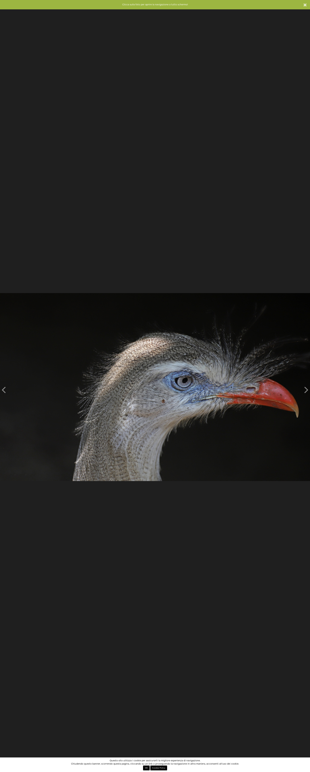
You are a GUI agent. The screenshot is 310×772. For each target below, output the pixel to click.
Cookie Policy (158, 768)
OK (146, 768)
